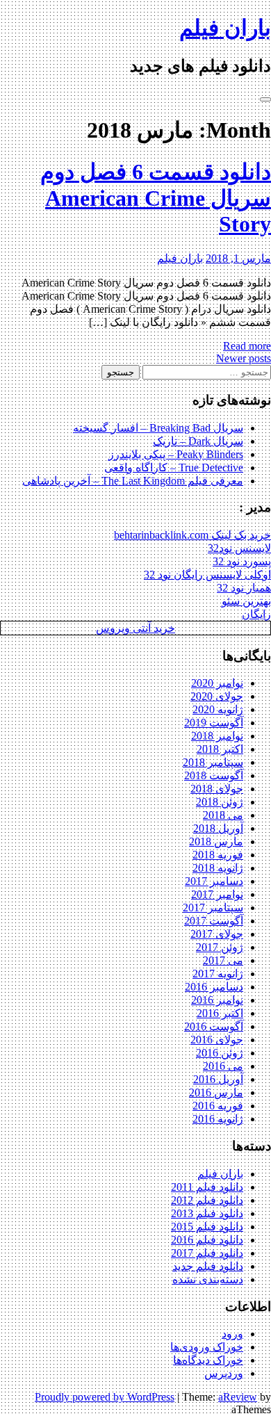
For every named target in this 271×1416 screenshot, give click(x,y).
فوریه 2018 (217, 855)
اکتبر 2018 (220, 749)
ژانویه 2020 (217, 709)
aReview (237, 1397)
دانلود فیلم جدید (207, 1266)
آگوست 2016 (213, 1026)
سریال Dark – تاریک (198, 441)
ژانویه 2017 (217, 973)
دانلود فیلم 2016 (207, 1240)
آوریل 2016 (218, 1079)
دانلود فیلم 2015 (207, 1226)
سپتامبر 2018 (213, 762)
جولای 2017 (216, 934)
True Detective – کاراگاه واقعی (173, 467)
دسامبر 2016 (214, 987)
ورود (232, 1334)
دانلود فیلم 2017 (207, 1253)
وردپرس (223, 1373)
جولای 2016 (216, 1039)
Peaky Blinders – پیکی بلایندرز (175, 454)
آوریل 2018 (218, 828)
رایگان (256, 614)
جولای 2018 (216, 789)
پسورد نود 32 (242, 561)
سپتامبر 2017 (213, 907)
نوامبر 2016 (217, 1000)
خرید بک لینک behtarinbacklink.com (192, 535)
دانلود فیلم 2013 (207, 1213)
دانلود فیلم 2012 (207, 1200)
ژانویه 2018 (217, 868)
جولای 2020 (216, 696)
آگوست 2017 (213, 921)
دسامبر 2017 (214, 881)
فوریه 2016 (217, 1106)
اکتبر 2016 (220, 1013)
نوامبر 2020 (217, 683)
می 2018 (223, 815)
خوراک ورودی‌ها (206, 1347)
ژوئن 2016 (219, 1053)
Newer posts (243, 358)
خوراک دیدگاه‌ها (208, 1360)
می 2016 (223, 1066)
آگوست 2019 (213, 723)
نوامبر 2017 (217, 894)
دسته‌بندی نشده (207, 1279)
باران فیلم (225, 27)
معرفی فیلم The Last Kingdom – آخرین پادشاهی (132, 481)
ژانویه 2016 (217, 1119)
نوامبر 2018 (217, 736)
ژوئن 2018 (219, 802)
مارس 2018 (216, 841)
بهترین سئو (246, 601)
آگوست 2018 (213, 775)
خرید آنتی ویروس (135, 628)
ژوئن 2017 (219, 947)
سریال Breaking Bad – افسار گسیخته (158, 428)
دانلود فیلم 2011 (207, 1187)
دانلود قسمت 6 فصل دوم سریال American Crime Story (155, 197)
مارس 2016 (216, 1092)
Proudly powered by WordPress (104, 1397)
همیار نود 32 (244, 588)
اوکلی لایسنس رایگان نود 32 (207, 574)
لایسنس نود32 (239, 548)
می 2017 (223, 960)
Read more (247, 346)
